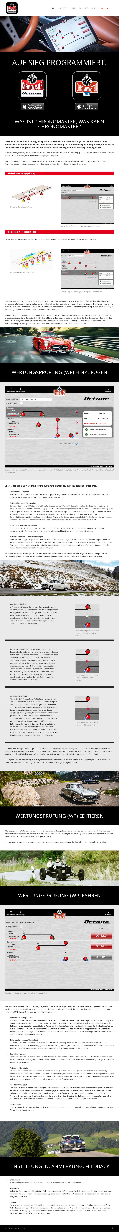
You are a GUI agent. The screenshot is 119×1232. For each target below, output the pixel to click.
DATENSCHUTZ (91, 8)
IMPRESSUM (76, 8)
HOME (53, 8)
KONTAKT (63, 8)
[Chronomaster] (13, 8)
